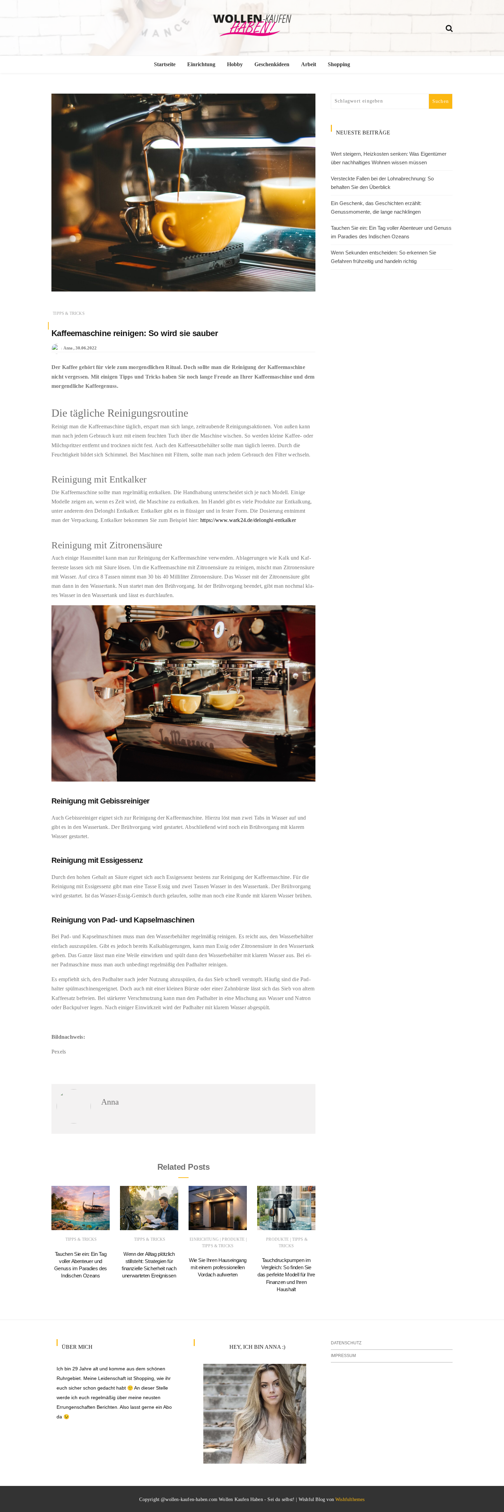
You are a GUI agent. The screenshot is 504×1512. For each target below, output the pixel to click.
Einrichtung (201, 64)
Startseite (165, 64)
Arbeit (308, 64)
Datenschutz (346, 1343)
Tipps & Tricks (69, 313)
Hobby (235, 64)
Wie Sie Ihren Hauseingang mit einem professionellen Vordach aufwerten (218, 1267)
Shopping (339, 64)
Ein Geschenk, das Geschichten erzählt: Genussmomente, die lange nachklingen (376, 207)
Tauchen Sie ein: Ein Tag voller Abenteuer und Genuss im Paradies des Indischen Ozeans (391, 232)
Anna (67, 348)
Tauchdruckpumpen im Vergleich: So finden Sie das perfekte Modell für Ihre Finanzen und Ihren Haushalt (286, 1274)
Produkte (233, 1239)
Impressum (343, 1355)
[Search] (449, 27)
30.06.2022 (86, 347)
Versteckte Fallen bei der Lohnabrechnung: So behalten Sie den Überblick (382, 183)
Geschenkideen (271, 64)
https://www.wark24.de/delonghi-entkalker (248, 520)
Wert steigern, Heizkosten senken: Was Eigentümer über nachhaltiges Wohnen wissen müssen (388, 158)
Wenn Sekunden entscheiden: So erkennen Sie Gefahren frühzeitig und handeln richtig (383, 257)
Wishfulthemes (350, 1499)
